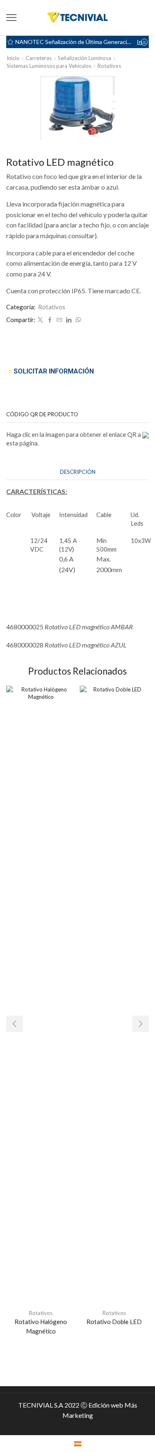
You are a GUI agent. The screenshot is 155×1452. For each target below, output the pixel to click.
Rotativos (109, 66)
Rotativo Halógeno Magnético (40, 1326)
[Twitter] (40, 320)
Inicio (13, 58)
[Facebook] (50, 320)
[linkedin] (69, 320)
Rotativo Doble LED (114, 1321)
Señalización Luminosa (84, 58)
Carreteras (39, 58)
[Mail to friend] (59, 320)
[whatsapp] (77, 320)
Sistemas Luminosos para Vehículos (49, 66)
